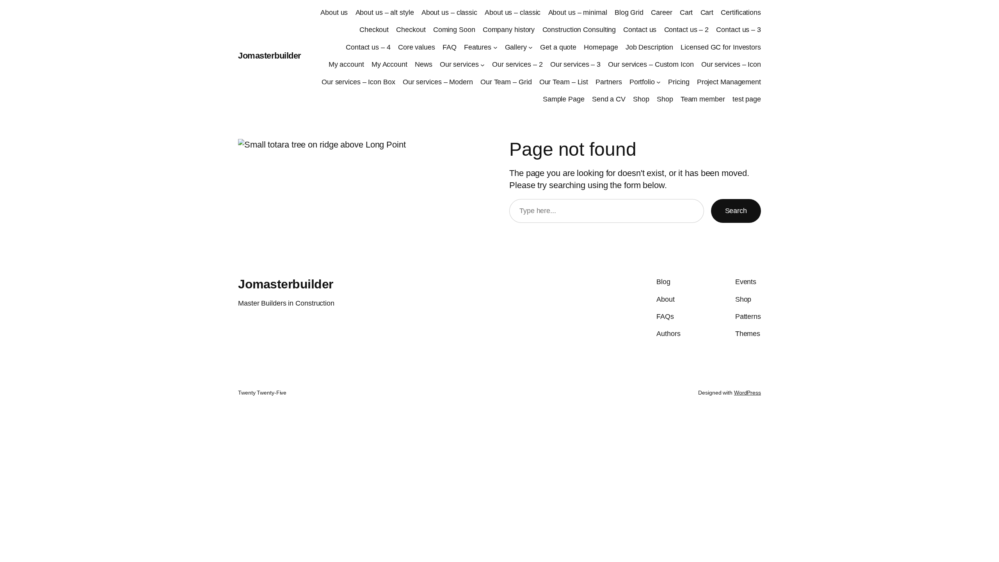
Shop (641, 99)
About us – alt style (385, 12)
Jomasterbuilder (269, 55)
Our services (459, 64)
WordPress (747, 392)
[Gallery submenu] (530, 47)
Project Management (729, 82)
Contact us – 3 (738, 30)
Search (736, 211)
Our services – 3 (575, 64)
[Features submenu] (495, 47)
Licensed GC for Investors (721, 47)
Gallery (516, 47)
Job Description (650, 47)
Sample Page (564, 99)
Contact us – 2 (686, 30)
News (423, 64)
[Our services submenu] (482, 64)
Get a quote (558, 47)
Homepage (601, 47)
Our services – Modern (438, 82)
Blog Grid (629, 12)
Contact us (639, 30)
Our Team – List (563, 82)
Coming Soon (454, 30)
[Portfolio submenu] (658, 82)
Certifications (741, 12)
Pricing (678, 82)
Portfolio (642, 82)
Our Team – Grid (506, 82)
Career (661, 12)
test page (746, 99)
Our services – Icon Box (358, 82)
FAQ (450, 47)
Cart (686, 12)
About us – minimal (577, 12)
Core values (416, 47)
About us (334, 12)
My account (346, 64)
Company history (509, 30)
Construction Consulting (579, 30)
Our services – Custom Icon (650, 64)
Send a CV (609, 99)
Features (477, 47)
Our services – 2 (517, 64)
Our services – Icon (731, 64)
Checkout (374, 30)
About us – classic (449, 12)
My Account (389, 64)
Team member (703, 99)
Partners (608, 82)
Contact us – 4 (368, 47)
